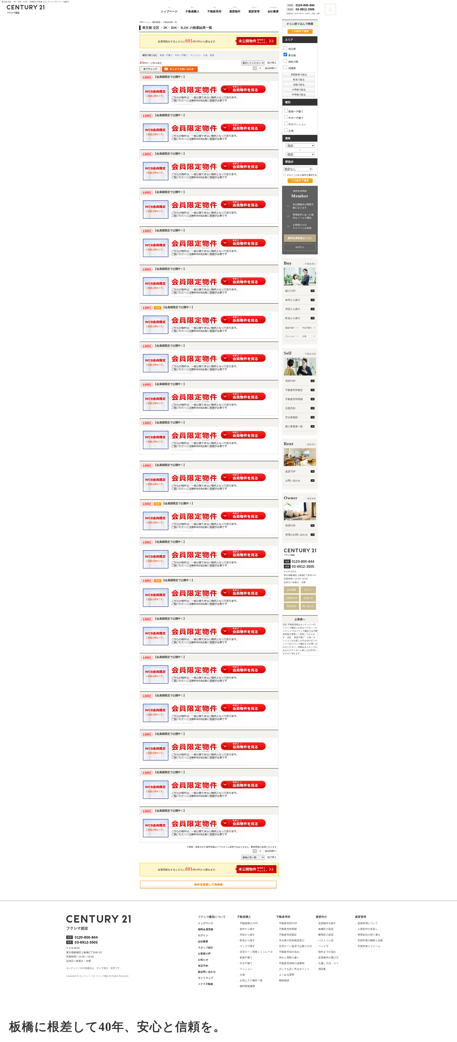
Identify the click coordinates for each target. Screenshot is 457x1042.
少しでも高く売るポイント (294, 969)
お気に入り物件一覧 (251, 980)
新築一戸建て (166, 55)
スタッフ (308, 589)
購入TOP (290, 290)
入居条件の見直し (368, 928)
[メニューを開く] (330, 9)
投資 (212, 55)
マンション (195, 55)
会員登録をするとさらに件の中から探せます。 (188, 40)
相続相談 (284, 980)
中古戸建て (307, 328)
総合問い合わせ (207, 971)
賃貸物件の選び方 (328, 957)
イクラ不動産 (205, 984)
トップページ (205, 923)
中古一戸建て (181, 55)
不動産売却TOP (288, 923)
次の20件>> (270, 68)
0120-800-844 (305, 5)
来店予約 (291, 606)
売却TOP (290, 380)
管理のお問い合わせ (296, 534)
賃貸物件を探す (327, 923)
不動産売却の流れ (289, 951)
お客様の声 (291, 598)
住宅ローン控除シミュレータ (256, 951)
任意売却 (290, 408)
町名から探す (292, 318)
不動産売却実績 (294, 399)
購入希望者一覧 (294, 426)
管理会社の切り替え (369, 934)
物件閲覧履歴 (247, 986)
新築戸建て (290, 328)
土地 (205, 55)
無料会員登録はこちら (300, 238)
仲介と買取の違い (289, 957)
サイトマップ (205, 977)
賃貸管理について (368, 923)
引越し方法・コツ (328, 963)
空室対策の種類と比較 (370, 940)
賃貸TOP (290, 471)
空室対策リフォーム (369, 946)
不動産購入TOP (249, 923)
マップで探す (247, 946)
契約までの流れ (327, 951)
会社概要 (291, 589)
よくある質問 (286, 974)
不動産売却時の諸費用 (292, 963)
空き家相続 (291, 417)
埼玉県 (292, 49)
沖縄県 (292, 68)
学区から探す (292, 309)
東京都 (292, 55)
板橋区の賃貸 (326, 928)
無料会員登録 (205, 929)
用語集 (322, 969)
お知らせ (308, 598)
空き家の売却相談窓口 (292, 940)
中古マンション (297, 124)
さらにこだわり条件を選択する (301, 175)
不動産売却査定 (294, 390)
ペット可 (323, 946)
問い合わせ (308, 606)
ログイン (299, 247)
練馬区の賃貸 (326, 934)
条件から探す (292, 300)
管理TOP (290, 525)
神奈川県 (293, 61)
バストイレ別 (326, 940)
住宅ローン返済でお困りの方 (295, 946)
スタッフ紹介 (205, 947)
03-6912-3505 (305, 9)
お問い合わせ (292, 480)
